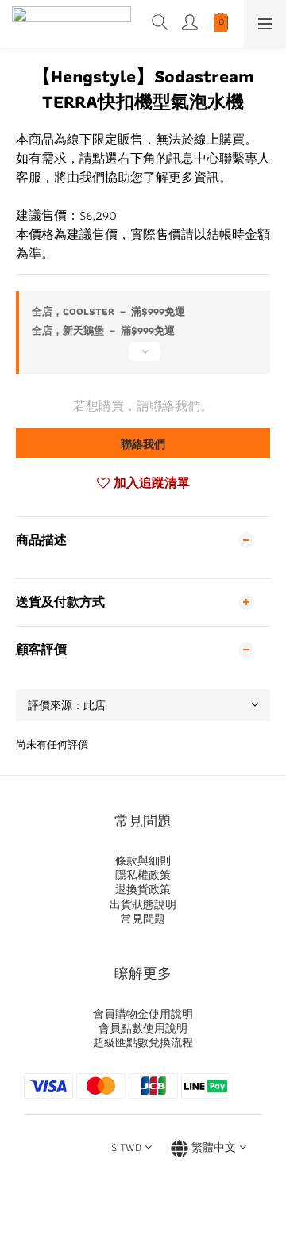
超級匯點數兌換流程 (143, 1042)
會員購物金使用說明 (143, 1013)
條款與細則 (143, 860)
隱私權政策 (143, 875)
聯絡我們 (143, 444)
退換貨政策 (143, 889)
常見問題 (143, 918)
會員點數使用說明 (143, 1028)
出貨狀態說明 (143, 904)
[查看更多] (143, 358)
